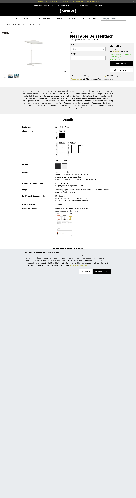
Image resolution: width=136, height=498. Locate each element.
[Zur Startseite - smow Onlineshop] (68, 11)
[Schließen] (133, 1)
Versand (116, 52)
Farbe (73, 45)
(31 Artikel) (32, 24)
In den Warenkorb (121, 64)
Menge (73, 54)
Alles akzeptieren (102, 271)
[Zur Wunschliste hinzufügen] (131, 32)
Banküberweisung (99, 76)
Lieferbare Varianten (121, 70)
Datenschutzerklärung (79, 265)
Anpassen (86, 271)
